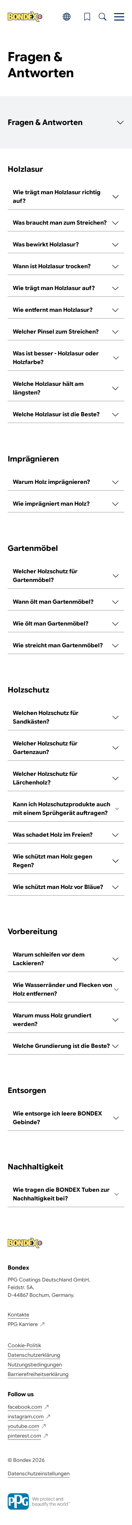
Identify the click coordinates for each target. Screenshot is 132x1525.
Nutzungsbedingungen (35, 1365)
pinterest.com (24, 1436)
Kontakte (18, 1315)
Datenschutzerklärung (34, 1355)
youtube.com (23, 1426)
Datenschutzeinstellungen (39, 1474)
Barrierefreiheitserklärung (38, 1374)
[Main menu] (119, 17)
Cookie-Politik (24, 1345)
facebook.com (25, 1407)
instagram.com (26, 1416)
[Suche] (102, 17)
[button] (87, 17)
